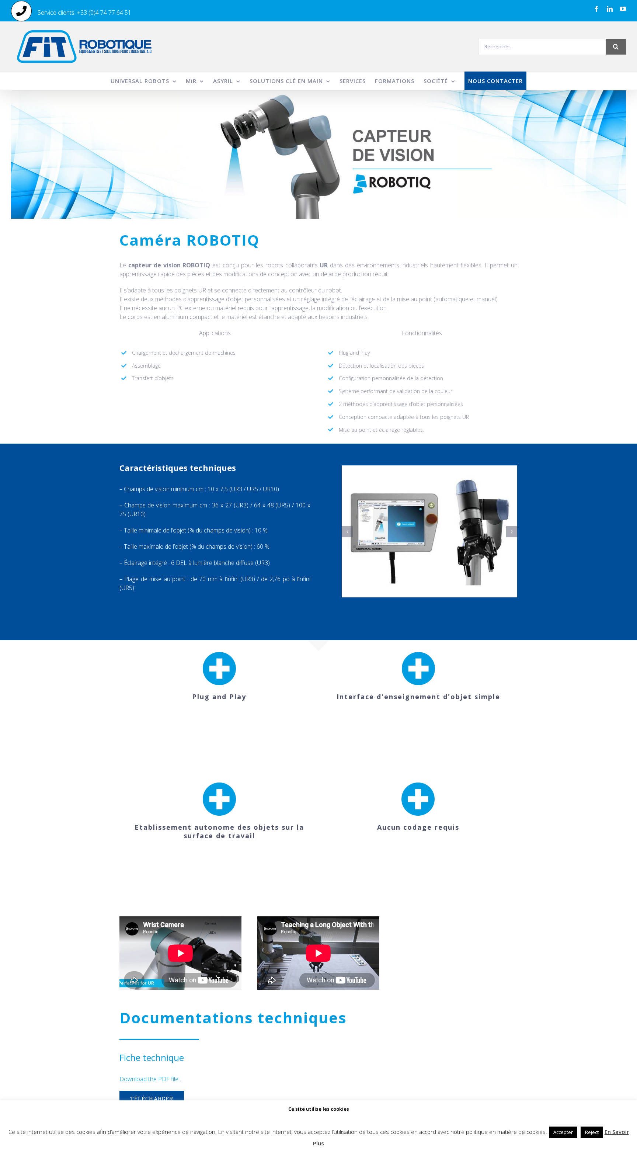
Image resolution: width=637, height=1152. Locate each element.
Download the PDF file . (150, 1079)
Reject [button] (592, 1132)
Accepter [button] (563, 1132)
